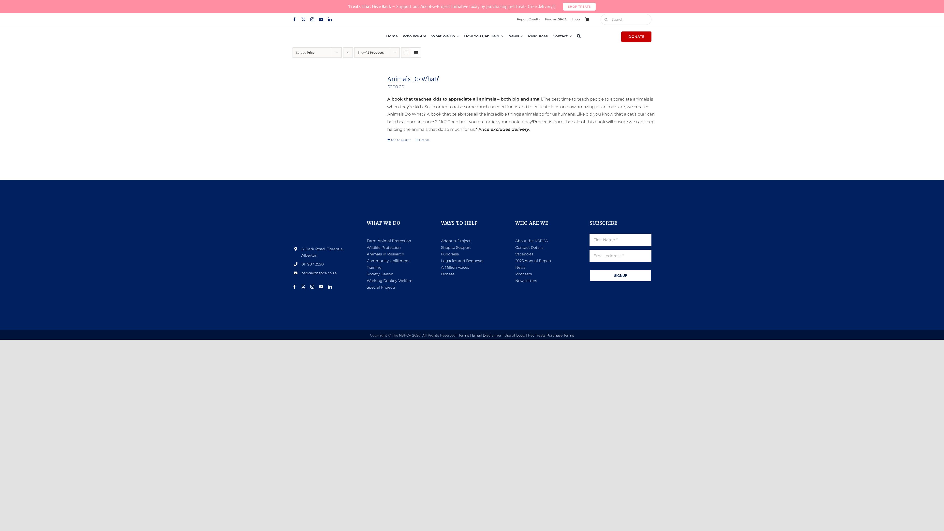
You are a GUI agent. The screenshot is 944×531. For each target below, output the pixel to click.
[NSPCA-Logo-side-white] (323, 222)
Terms (463, 335)
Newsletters (526, 280)
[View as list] (416, 52)
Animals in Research (385, 254)
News (520, 267)
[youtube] (321, 19)
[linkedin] (330, 19)
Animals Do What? (413, 79)
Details (424, 140)
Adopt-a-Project (456, 240)
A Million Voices (455, 267)
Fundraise (450, 254)
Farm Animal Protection (389, 240)
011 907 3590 (312, 264)
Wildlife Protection (384, 247)
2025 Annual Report (533, 260)
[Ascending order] (348, 52)
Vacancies (524, 254)
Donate (448, 274)
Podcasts (523, 274)
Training (374, 267)
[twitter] (303, 19)
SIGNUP (620, 276)
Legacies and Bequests (462, 260)
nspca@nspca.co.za (319, 273)
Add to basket (401, 140)
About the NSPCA (531, 240)
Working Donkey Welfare (389, 280)
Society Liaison (380, 274)
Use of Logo (514, 335)
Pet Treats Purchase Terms (551, 335)
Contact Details (529, 247)
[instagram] (312, 19)
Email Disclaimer (487, 335)
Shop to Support (456, 247)
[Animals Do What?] (330, 117)
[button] (579, 35)
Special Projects (381, 287)
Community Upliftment (388, 260)
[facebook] (294, 19)
